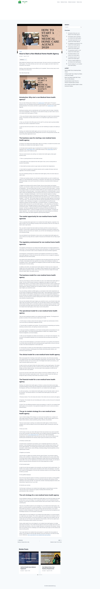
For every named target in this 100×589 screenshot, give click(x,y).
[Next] (59, 562)
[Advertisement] (50, 12)
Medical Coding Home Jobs (23, 541)
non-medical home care (33, 434)
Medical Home (45, 97)
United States (50, 149)
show (25, 59)
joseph (21, 56)
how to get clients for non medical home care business (39, 534)
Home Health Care (30, 149)
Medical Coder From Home (56, 541)
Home (58, 2)
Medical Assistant (72, 2)
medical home (41, 102)
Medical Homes (64, 2)
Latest (20, 51)
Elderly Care (79, 2)
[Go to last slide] (21, 562)
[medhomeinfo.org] (23, 2)
